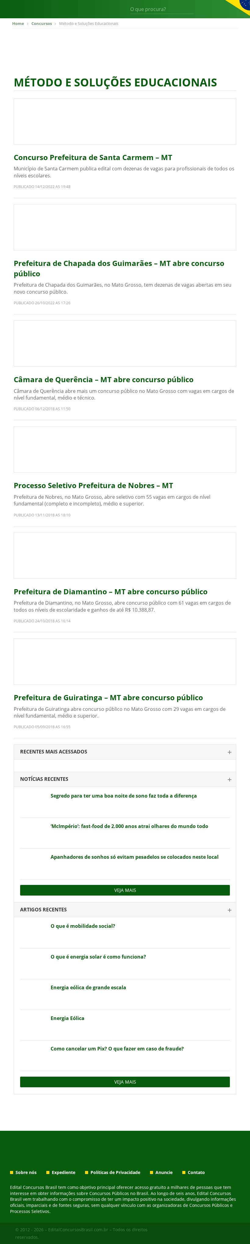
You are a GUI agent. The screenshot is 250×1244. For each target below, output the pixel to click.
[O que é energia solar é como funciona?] (33, 963)
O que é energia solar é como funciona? (98, 956)
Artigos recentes (43, 909)
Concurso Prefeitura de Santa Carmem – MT (93, 157)
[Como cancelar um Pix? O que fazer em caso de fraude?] (33, 1055)
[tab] (125, 752)
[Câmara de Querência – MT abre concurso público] (125, 343)
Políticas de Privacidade (115, 1172)
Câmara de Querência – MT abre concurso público (104, 379)
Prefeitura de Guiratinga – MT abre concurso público (108, 697)
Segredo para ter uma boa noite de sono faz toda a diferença (124, 795)
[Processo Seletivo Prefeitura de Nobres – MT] (125, 449)
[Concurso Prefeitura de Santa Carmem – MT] (125, 121)
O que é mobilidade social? (83, 926)
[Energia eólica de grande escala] (33, 994)
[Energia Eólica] (33, 1025)
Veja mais (125, 890)
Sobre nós (26, 1172)
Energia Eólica (67, 1018)
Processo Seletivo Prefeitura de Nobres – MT (93, 485)
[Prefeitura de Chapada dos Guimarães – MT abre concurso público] (125, 227)
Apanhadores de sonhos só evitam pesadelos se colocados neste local (135, 857)
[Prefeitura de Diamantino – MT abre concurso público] (125, 556)
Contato (196, 1172)
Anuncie (164, 1172)
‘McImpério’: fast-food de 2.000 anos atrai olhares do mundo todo (129, 826)
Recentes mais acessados (53, 751)
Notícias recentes (44, 779)
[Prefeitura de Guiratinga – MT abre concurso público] (125, 661)
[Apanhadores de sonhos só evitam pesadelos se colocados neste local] (33, 864)
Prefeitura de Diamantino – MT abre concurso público (111, 591)
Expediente (63, 1172)
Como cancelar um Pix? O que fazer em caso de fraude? (117, 1048)
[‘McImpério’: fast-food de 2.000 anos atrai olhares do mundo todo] (33, 833)
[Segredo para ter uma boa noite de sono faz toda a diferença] (33, 802)
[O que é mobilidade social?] (33, 933)
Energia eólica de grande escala (88, 987)
